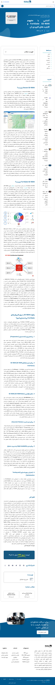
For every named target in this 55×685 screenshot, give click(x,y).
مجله (46, 15)
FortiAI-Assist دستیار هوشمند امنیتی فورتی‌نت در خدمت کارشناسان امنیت (45, 137)
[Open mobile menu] (53, 2)
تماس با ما (19, 679)
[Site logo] (27, 2)
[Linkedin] (51, 673)
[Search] (2, 6)
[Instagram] (48, 673)
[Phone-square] (45, 673)
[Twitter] (50, 673)
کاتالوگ (4, 679)
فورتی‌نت (25, 187)
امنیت (47, 30)
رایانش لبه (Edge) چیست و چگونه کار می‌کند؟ (45, 89)
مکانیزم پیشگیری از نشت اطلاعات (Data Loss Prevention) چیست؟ (45, 155)
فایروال (25, 93)
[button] (5, 52)
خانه (49, 15)
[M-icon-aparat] (49, 673)
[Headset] (46, 673)
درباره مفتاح (11, 679)
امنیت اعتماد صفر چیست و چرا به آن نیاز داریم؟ (45, 183)
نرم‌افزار (12, 186)
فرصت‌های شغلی (12, 683)
